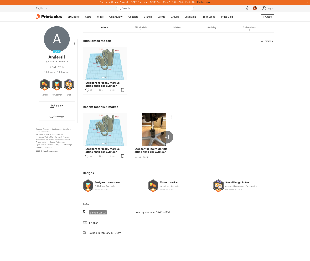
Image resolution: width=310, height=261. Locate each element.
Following (63, 71)
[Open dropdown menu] (74, 42)
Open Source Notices (44, 145)
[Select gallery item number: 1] (103, 77)
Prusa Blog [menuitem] (227, 16)
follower (50, 71)
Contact (39, 147)
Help (57, 145)
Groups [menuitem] (175, 16)
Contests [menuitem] (133, 16)
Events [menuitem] (161, 16)
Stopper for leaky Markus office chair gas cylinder (150, 150)
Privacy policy (41, 142)
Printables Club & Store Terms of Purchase (53, 137)
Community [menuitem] (116, 16)
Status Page (67, 145)
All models (267, 40)
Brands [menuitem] (148, 16)
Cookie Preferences (57, 142)
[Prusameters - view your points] (255, 8)
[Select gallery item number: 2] (106, 77)
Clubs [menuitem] (100, 16)
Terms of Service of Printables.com (49, 134)
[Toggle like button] (87, 90)
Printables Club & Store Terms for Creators (53, 139)
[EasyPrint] (247, 8)
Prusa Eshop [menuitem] (208, 16)
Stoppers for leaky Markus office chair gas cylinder (102, 84)
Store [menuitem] (88, 16)
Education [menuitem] (190, 16)
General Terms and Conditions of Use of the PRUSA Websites (53, 130)
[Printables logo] (49, 17)
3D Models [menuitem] (73, 16)
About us (48, 147)
